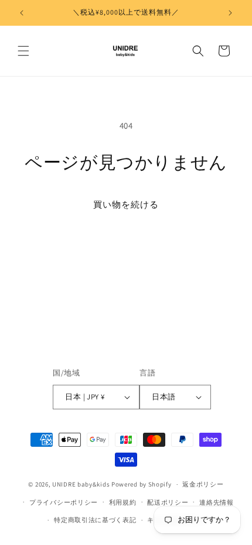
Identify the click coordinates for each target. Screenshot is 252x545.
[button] (23, 51)
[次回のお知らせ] (230, 13)
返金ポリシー (202, 484)
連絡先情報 (216, 502)
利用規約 (123, 502)
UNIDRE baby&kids (81, 484)
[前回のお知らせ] (22, 13)
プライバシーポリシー (63, 502)
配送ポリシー (167, 502)
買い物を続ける (126, 204)
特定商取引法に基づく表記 (95, 520)
